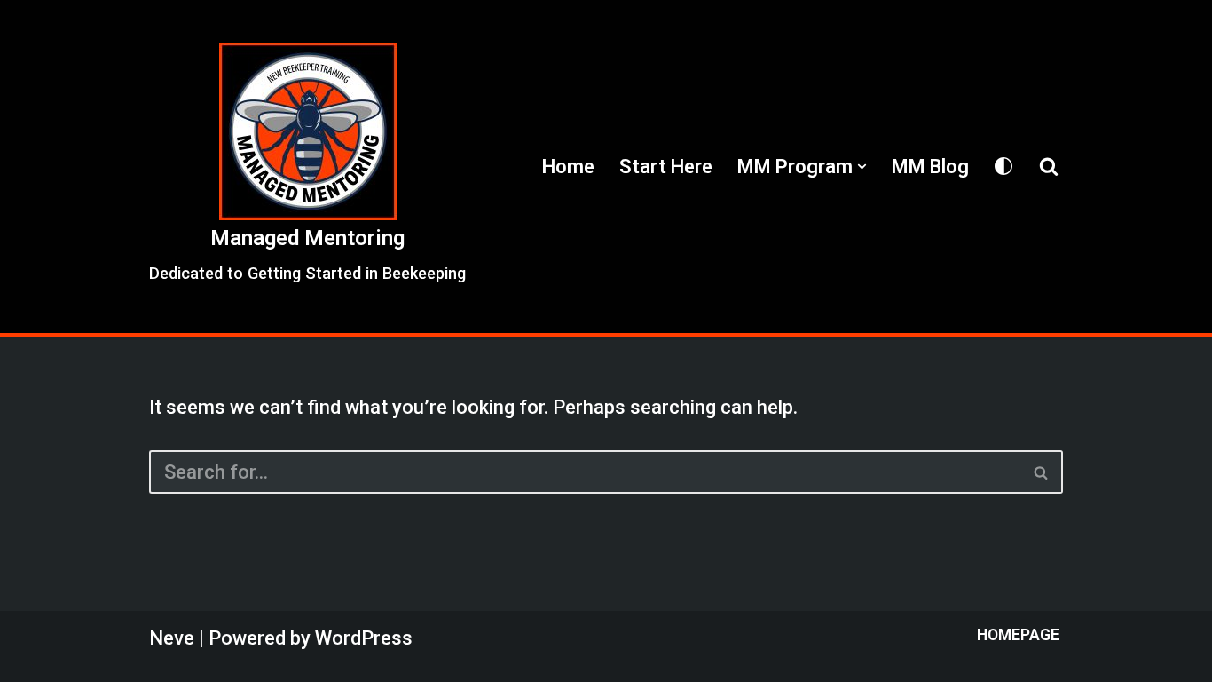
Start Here (665, 166)
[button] (862, 166)
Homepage (1018, 635)
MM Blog (930, 166)
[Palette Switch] (1003, 166)
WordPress (364, 638)
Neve (171, 638)
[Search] (1049, 166)
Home (568, 166)
